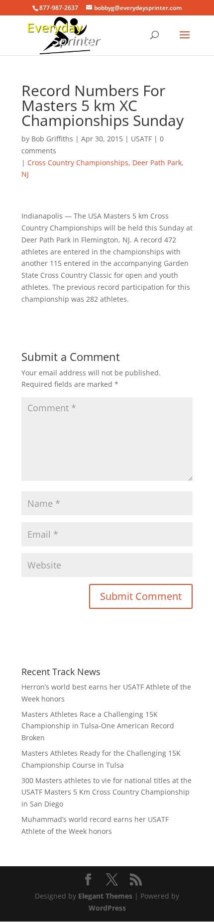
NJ (25, 174)
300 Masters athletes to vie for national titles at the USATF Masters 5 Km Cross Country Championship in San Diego (106, 792)
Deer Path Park (157, 162)
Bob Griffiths (52, 138)
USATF (141, 138)
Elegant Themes (105, 896)
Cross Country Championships (77, 162)
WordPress (107, 908)
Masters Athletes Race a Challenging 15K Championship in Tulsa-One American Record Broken (97, 726)
